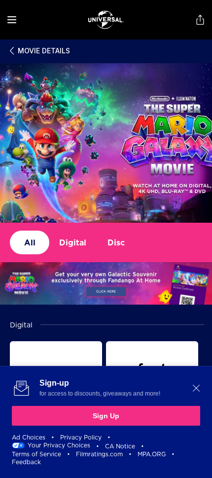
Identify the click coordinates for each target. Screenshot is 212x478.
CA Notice (120, 446)
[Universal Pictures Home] (106, 19)
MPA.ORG (152, 454)
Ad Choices (28, 437)
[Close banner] (196, 388)
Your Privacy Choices (59, 445)
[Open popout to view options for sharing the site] (200, 20)
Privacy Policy (81, 437)
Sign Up (106, 416)
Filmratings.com (99, 454)
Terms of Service (36, 454)
